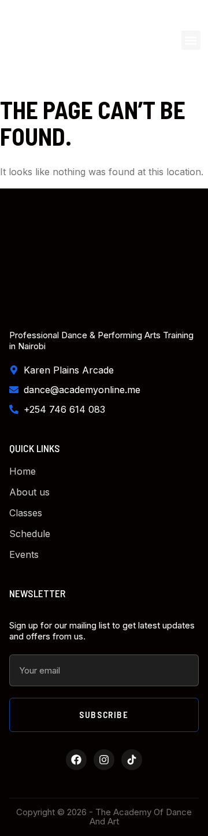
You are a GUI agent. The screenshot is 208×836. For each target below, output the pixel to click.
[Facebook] (76, 759)
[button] (190, 40)
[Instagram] (104, 759)
